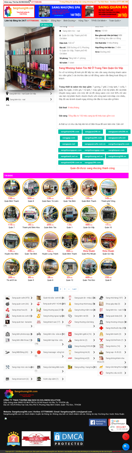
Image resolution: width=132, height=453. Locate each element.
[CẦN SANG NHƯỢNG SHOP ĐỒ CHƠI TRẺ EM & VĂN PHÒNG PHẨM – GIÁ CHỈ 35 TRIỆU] (31, 214)
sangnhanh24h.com (70, 132)
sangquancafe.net (117, 138)
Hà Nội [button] (44, 20)
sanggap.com (69, 138)
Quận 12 (69, 280)
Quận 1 (70, 227)
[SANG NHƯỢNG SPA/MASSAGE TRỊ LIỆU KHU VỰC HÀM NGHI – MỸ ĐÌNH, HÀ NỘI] (50, 188)
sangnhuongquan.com (71, 150)
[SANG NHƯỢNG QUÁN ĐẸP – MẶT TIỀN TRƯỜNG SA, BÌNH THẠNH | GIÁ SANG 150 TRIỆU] (11, 188)
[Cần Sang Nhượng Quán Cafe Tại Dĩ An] (11, 267)
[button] (51, 57)
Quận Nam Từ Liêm (50, 201)
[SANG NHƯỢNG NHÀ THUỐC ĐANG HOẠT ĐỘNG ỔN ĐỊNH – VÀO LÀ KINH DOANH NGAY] (11, 240)
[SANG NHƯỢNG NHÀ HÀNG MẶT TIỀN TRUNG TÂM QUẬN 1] (69, 214)
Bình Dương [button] (69, 20)
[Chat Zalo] (125, 446)
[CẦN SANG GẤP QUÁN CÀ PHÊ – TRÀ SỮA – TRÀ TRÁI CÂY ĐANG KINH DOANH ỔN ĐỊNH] (89, 188)
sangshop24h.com (93, 138)
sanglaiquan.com (117, 150)
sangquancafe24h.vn (118, 132)
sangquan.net (68, 144)
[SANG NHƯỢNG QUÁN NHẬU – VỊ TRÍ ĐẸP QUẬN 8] (50, 267)
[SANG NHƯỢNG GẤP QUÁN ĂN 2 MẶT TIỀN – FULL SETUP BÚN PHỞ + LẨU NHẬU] (50, 240)
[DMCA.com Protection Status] (68, 437)
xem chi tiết (116, 451)
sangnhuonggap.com (94, 150)
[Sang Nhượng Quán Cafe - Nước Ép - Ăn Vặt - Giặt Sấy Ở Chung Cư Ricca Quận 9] (31, 267)
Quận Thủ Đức (89, 280)
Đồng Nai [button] (55, 20)
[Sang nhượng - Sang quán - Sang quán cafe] (19, 11)
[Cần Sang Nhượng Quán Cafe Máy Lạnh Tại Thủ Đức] (89, 267)
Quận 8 (31, 201)
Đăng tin (47, 25)
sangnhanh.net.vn (69, 156)
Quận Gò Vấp (88, 227)
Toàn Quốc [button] (114, 20)
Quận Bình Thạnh (11, 201)
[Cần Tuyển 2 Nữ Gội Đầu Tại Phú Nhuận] (89, 240)
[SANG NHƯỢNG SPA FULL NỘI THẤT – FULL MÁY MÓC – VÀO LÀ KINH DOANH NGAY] (31, 240)
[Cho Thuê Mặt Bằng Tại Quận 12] (69, 267)
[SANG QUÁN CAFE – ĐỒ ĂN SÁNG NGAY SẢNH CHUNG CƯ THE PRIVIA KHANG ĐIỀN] (50, 214)
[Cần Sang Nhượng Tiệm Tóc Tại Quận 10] (108, 214)
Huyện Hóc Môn (11, 254)
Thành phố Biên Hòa (31, 227)
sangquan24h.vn (92, 132)
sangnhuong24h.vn (117, 156)
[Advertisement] (29, 124)
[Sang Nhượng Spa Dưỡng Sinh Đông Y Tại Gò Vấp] (89, 214)
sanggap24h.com (93, 162)
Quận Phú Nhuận (89, 254)
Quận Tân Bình (69, 201)
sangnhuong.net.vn (94, 156)
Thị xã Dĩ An (11, 280)
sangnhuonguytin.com (118, 144)
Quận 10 (108, 227)
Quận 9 (31, 280)
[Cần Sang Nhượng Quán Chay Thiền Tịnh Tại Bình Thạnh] (69, 240)
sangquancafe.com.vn (95, 144)
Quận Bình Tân (50, 227)
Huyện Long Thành (50, 254)
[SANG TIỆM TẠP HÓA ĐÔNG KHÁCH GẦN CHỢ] (69, 188)
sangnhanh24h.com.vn (71, 162)
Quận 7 (12, 227)
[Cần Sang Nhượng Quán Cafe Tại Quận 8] (108, 267)
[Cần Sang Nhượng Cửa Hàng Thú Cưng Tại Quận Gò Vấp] (108, 240)
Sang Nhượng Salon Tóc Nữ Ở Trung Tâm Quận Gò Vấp (91, 68)
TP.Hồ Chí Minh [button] (98, 20)
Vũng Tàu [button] (83, 20)
